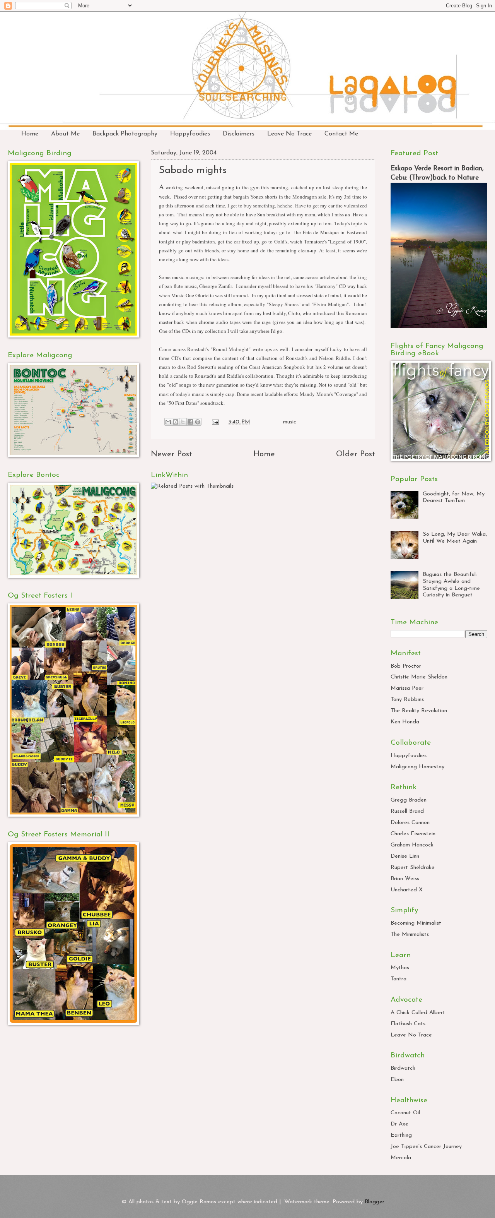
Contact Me (341, 134)
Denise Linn (405, 856)
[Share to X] (183, 422)
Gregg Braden (409, 800)
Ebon (397, 1080)
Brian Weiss (405, 879)
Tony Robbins (407, 699)
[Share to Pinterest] (197, 422)
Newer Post (171, 454)
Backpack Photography (124, 134)
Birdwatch (403, 1068)
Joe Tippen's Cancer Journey (426, 1146)
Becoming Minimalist (416, 923)
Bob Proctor (406, 666)
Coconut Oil (405, 1113)
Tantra (398, 979)
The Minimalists (410, 934)
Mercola (401, 1158)
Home (29, 134)
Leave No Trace (289, 134)
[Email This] (168, 422)
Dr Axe (399, 1124)
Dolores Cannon (410, 823)
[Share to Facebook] (190, 422)
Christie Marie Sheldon (419, 677)
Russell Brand (407, 811)
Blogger (374, 1202)
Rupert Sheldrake (413, 867)
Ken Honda (405, 722)
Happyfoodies (190, 134)
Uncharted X (407, 890)
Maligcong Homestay (417, 767)
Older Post (355, 454)
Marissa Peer (407, 688)
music (289, 422)
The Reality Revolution (419, 711)
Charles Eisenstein (413, 834)
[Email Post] (214, 422)
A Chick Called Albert (418, 1013)
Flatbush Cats (408, 1024)
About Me (65, 134)
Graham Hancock (412, 845)
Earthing (401, 1135)
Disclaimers (238, 134)
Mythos (400, 968)
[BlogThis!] (175, 422)
